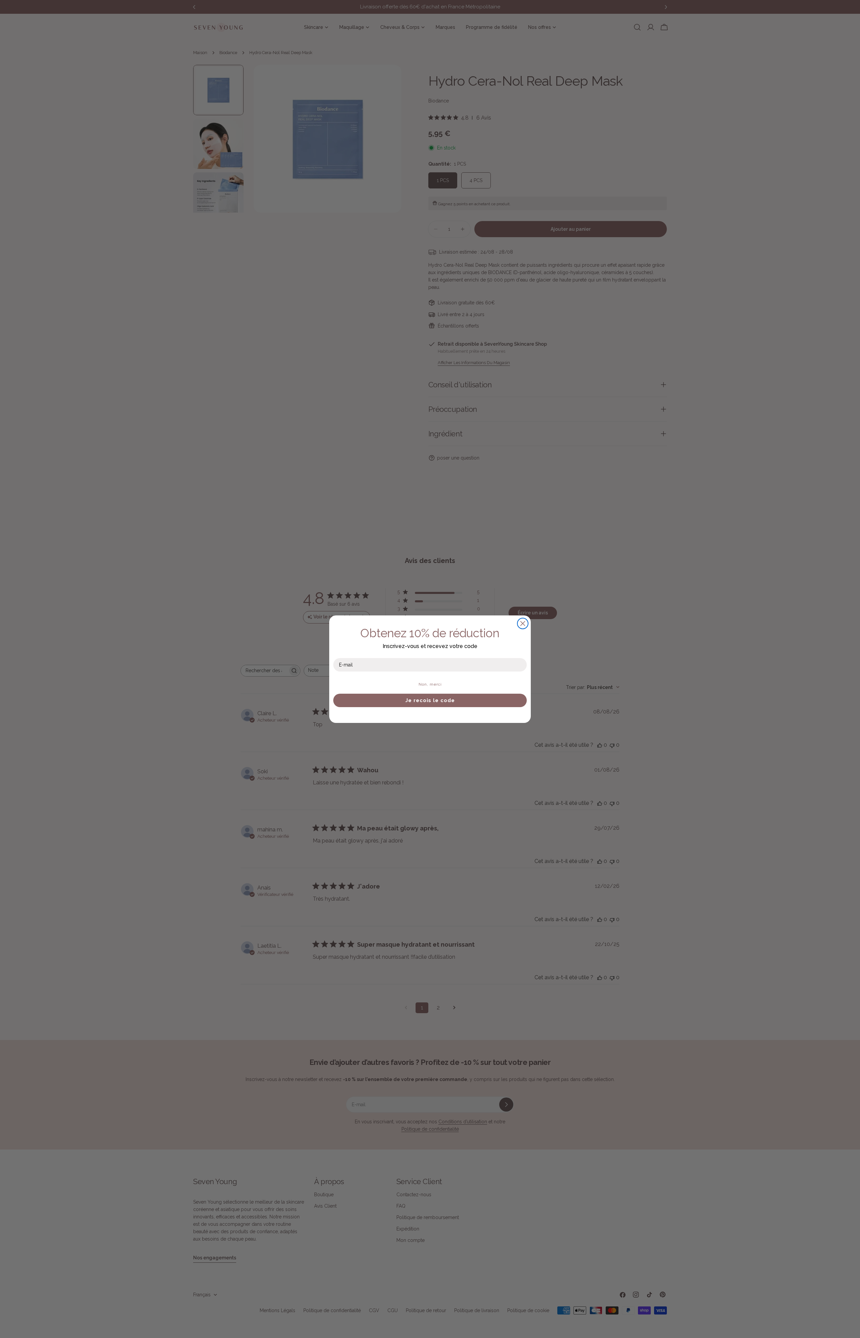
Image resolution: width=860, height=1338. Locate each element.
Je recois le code (430, 700)
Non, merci (430, 684)
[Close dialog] (522, 623)
